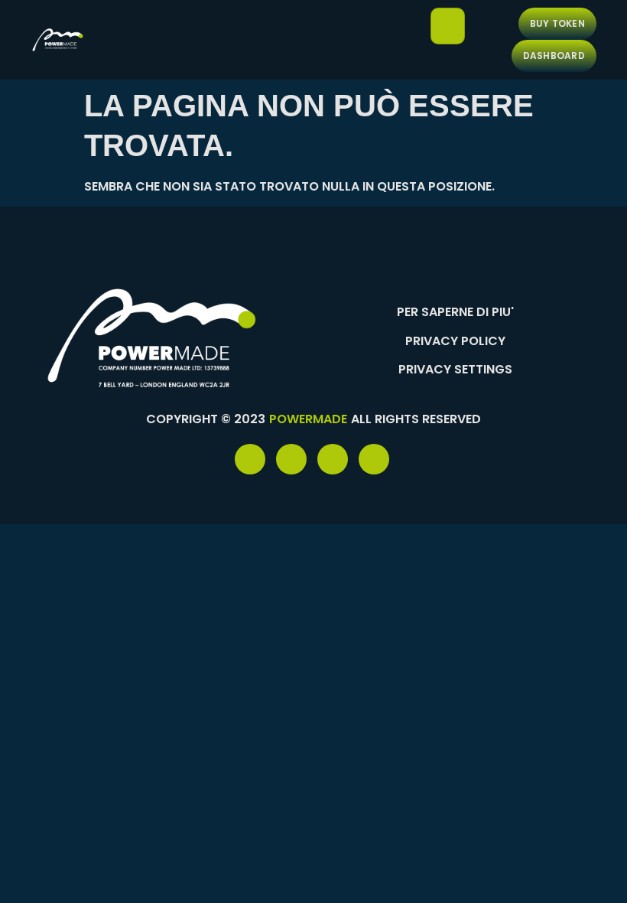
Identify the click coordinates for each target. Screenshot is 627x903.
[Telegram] (291, 459)
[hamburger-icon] (447, 26)
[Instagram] (374, 459)
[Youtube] (332, 459)
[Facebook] (250, 459)
